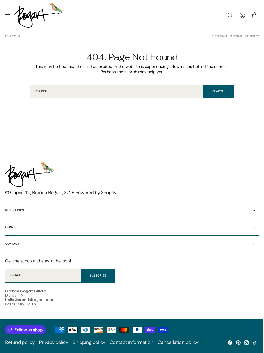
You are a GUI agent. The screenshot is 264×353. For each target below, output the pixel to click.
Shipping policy (88, 342)
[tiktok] (251, 343)
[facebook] (226, 343)
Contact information (131, 342)
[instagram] (242, 343)
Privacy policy (53, 342)
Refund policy (20, 342)
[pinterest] (234, 343)
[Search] (226, 15)
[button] (9, 15)
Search (216, 91)
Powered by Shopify (96, 192)
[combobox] (114, 91)
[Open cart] (251, 15)
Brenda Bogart (47, 192)
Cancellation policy (178, 342)
